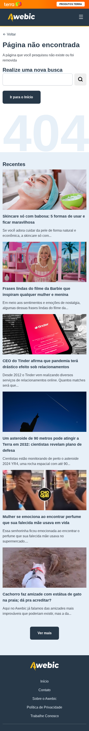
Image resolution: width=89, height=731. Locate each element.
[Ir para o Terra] (13, 4)
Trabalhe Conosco (44, 716)
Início (44, 681)
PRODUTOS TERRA (70, 4)
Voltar (11, 34)
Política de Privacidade (44, 707)
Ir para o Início (21, 97)
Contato (44, 690)
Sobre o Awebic (44, 698)
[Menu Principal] (81, 17)
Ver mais (45, 633)
